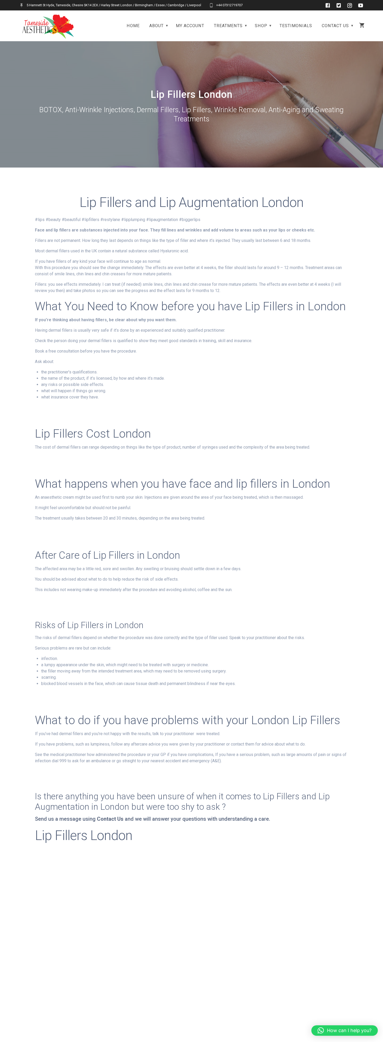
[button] (344, 1030)
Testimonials (296, 25)
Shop (261, 25)
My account (190, 25)
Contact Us (335, 25)
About (156, 25)
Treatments (228, 25)
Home (133, 25)
